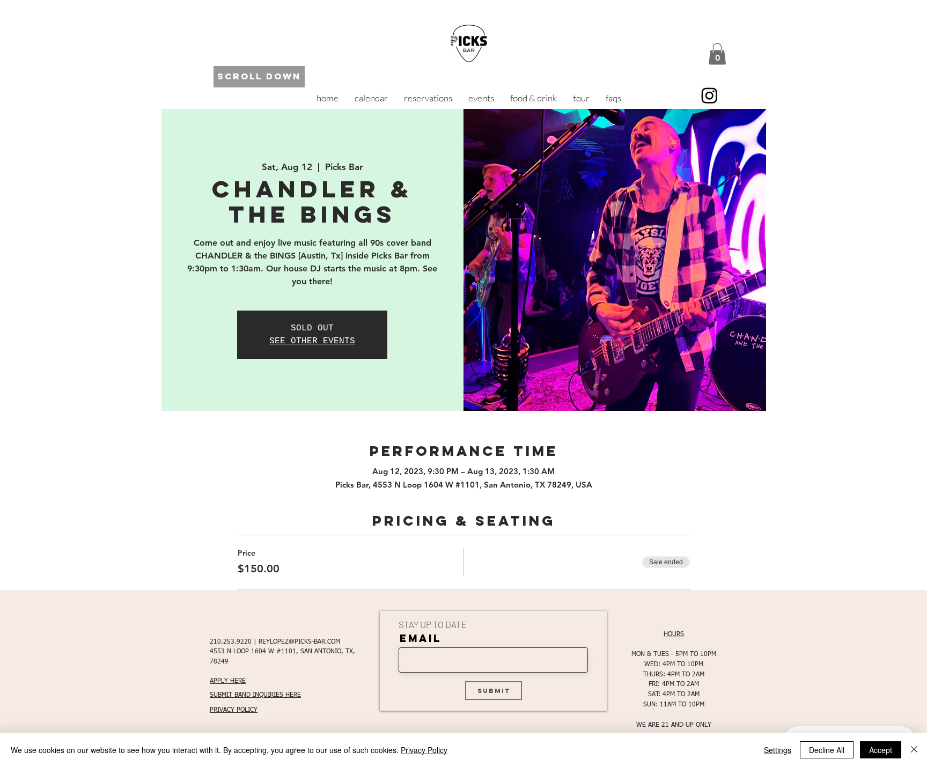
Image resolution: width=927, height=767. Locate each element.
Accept (880, 749)
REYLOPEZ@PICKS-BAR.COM (299, 642)
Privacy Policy (424, 749)
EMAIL (421, 638)
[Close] (914, 749)
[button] (717, 54)
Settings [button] (777, 749)
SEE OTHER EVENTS (312, 341)
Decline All (826, 749)
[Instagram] (709, 95)
